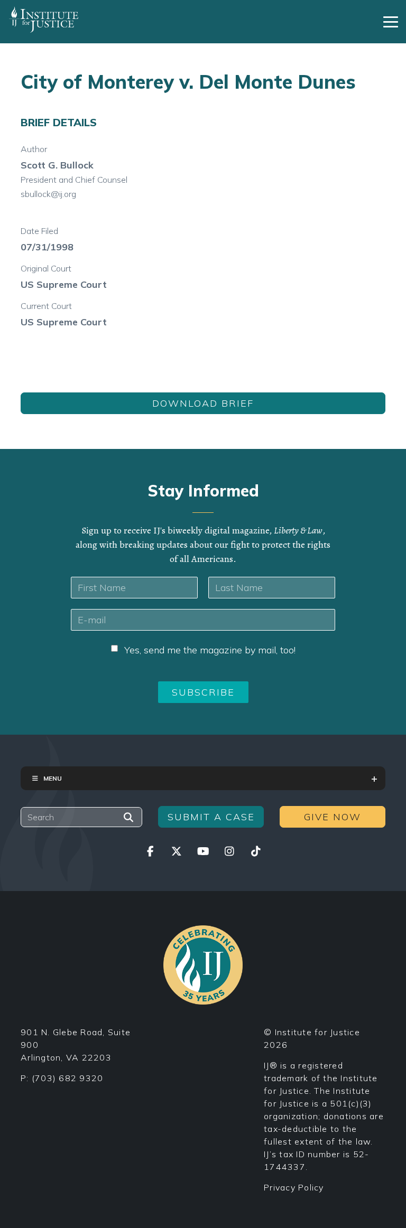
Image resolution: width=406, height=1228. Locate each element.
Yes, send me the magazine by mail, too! (210, 650)
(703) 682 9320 (68, 1078)
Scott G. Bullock (57, 165)
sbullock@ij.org (48, 194)
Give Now (332, 817)
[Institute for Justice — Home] (43, 19)
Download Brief (203, 403)
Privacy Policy (294, 1187)
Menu (52, 778)
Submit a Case (211, 817)
